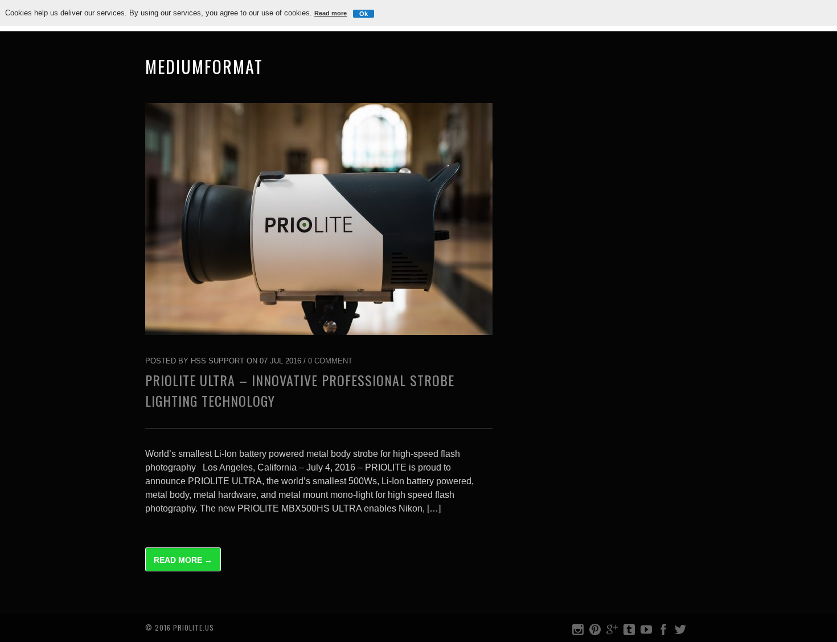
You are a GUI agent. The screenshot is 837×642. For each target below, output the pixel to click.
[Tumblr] (629, 632)
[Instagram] (578, 632)
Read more (330, 13)
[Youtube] (646, 632)
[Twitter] (680, 632)
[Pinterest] (595, 632)
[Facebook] (663, 632)
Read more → (183, 560)
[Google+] (612, 632)
